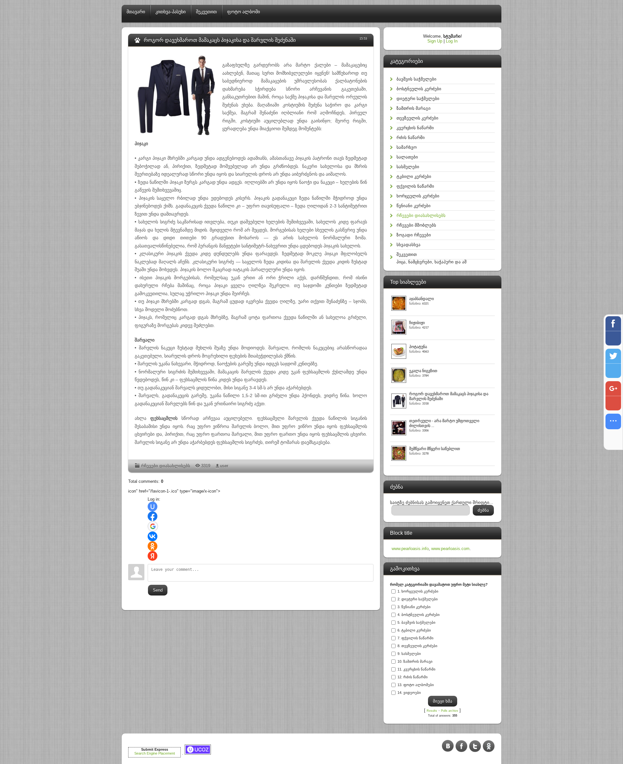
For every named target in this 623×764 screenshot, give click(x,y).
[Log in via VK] (152, 536)
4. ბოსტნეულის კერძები (418, 615)
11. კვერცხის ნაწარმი (416, 669)
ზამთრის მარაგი (414, 108)
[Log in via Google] (153, 526)
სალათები (407, 157)
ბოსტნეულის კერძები (419, 88)
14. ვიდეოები (409, 693)
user (224, 465)
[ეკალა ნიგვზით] (399, 381)
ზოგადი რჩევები (414, 234)
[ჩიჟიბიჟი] (399, 333)
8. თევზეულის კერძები (417, 646)
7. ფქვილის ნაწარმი (415, 638)
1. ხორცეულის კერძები (417, 591)
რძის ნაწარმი (411, 137)
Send (158, 590)
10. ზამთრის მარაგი (415, 661)
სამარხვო (407, 147)
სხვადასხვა (409, 244)
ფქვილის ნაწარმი (415, 186)
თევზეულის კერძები (417, 118)
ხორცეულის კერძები (418, 196)
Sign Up (434, 41)
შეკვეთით (407, 254)
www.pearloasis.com (450, 548)
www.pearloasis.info (410, 548)
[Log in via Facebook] (152, 516)
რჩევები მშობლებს (416, 225)
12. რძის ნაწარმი (412, 677)
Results (432, 710)
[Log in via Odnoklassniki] (152, 546)
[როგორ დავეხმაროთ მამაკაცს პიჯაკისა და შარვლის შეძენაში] (399, 407)
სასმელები (408, 166)
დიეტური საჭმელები (418, 98)
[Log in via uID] (152, 506)
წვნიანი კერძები (414, 205)
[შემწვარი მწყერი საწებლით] (399, 459)
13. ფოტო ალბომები (415, 685)
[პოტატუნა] (399, 357)
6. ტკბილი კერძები (414, 630)
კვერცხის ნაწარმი (415, 127)
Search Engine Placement (154, 753)
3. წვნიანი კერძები (414, 607)
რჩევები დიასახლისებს (165, 465)
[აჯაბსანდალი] (399, 309)
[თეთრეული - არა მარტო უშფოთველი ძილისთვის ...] (399, 434)
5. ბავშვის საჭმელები (416, 622)
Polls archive (449, 710)
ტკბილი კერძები (414, 176)
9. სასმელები (409, 654)
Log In (452, 41)
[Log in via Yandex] (152, 556)
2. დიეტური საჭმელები (417, 599)
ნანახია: (421, 301)
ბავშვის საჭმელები (416, 79)
